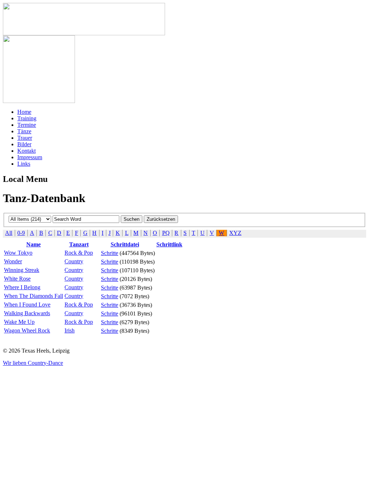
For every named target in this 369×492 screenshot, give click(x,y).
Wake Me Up (19, 322)
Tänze (24, 131)
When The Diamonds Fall (33, 296)
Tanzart (79, 244)
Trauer (24, 138)
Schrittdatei (125, 244)
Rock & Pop (79, 253)
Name (33, 244)
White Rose (17, 279)
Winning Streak (21, 270)
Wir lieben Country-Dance (33, 363)
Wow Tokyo (18, 253)
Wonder (13, 261)
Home (24, 112)
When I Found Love (27, 304)
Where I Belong (22, 287)
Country (74, 261)
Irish (70, 330)
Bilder (24, 144)
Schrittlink (169, 244)
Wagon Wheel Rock (27, 330)
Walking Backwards (27, 313)
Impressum (29, 157)
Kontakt (26, 151)
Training (26, 118)
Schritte (109, 253)
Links (23, 164)
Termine (26, 125)
